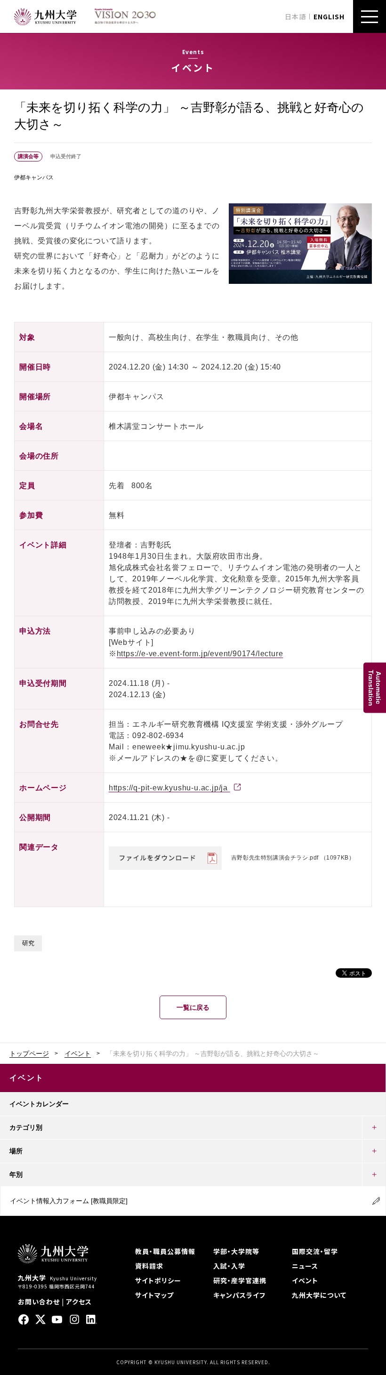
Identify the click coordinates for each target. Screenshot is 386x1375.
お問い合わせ (39, 1301)
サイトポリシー (158, 1280)
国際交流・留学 (315, 1251)
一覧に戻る (193, 1007)
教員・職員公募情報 (165, 1251)
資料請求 (149, 1265)
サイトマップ (154, 1295)
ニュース (305, 1265)
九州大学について (319, 1295)
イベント (77, 1053)
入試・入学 (229, 1265)
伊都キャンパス (34, 177)
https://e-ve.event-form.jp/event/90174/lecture (200, 654)
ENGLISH (329, 16)
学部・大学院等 (236, 1251)
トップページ (29, 1053)
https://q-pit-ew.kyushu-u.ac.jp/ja (169, 788)
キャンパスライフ (239, 1295)
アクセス (79, 1301)
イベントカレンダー (39, 1104)
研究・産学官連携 (239, 1280)
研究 (28, 943)
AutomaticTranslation (374, 687)
